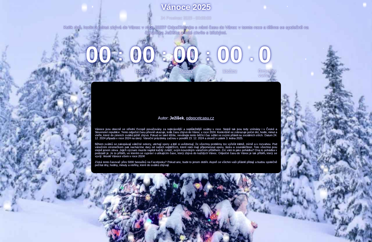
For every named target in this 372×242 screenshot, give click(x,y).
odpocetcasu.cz (200, 118)
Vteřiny (230, 71)
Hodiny (142, 71)
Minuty (186, 71)
